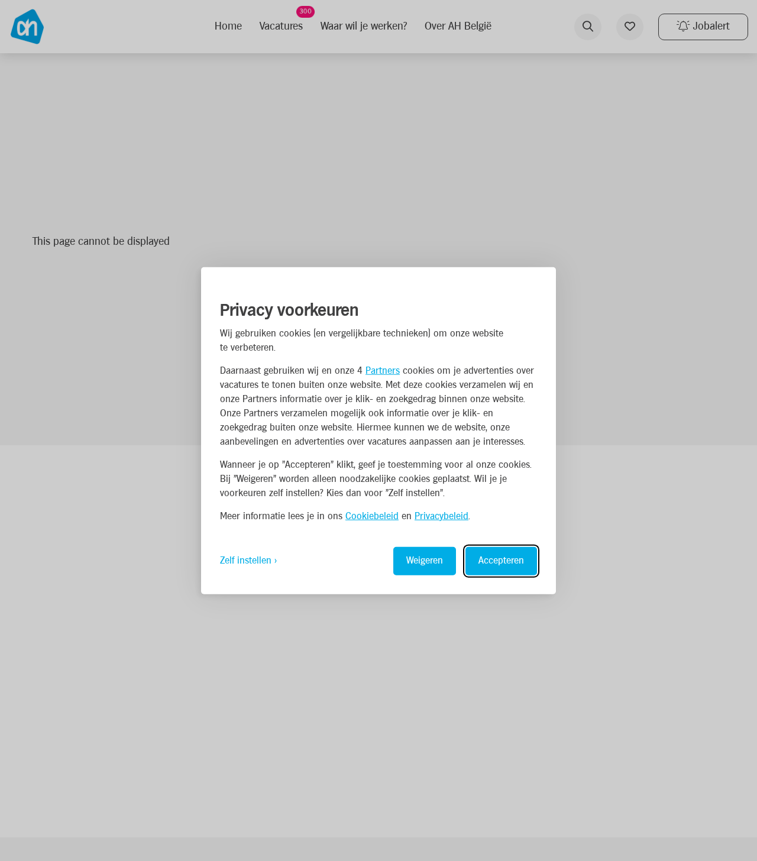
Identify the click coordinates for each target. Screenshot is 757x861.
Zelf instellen (245, 560)
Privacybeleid (441, 516)
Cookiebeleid (372, 516)
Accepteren (501, 560)
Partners (382, 370)
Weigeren (424, 560)
